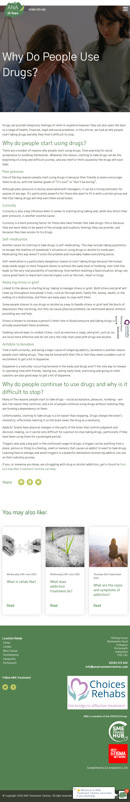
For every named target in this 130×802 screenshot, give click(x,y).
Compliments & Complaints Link (107, 768)
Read (10, 605)
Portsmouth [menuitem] (9, 663)
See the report (118, 332)
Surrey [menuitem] (6, 642)
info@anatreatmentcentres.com (107, 667)
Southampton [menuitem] (11, 655)
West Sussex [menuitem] (10, 651)
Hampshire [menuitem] (9, 659)
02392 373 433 (37, 10)
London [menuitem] (7, 647)
